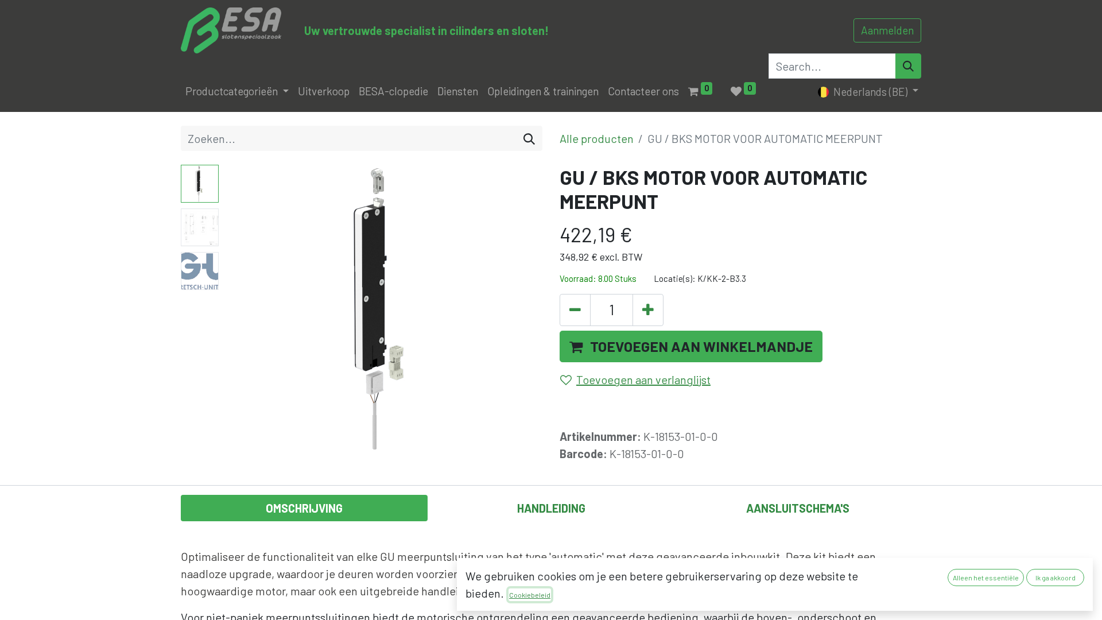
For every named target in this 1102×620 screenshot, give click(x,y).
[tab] (304, 508)
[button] (247, 308)
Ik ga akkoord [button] (1055, 578)
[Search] (908, 66)
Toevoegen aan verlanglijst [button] (643, 379)
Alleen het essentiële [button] (986, 578)
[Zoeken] (529, 138)
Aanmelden (887, 30)
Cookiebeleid (529, 595)
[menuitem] (323, 91)
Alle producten (597, 138)
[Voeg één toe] (648, 310)
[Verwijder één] (575, 310)
